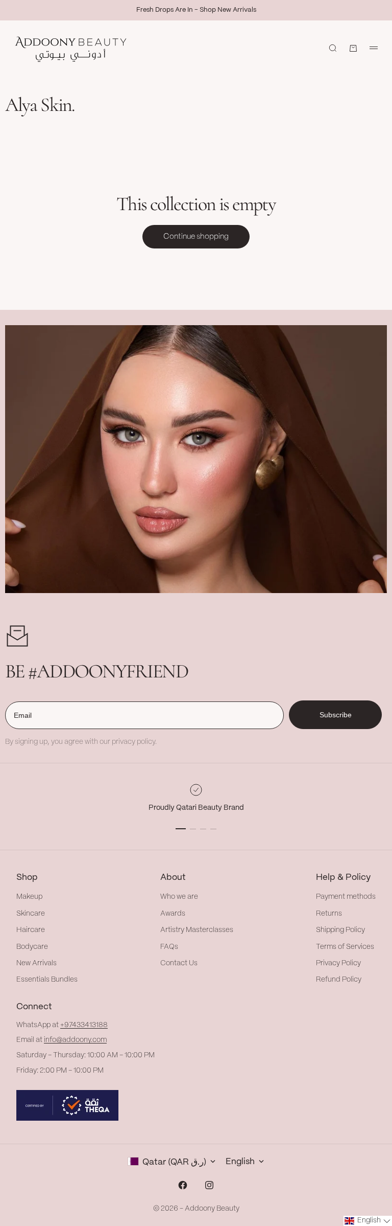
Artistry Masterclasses (196, 930)
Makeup (29, 896)
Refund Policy (338, 979)
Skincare (30, 913)
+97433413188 (84, 1025)
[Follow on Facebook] (183, 1185)
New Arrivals (36, 963)
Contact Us (179, 963)
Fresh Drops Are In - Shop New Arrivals (196, 10)
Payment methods (346, 896)
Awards (172, 913)
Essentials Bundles (47, 979)
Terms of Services (345, 946)
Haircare (30, 930)
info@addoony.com (75, 1039)
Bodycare (32, 946)
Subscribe (336, 715)
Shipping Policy (340, 930)
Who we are (179, 896)
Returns (329, 913)
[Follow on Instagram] (209, 1185)
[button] (368, 1221)
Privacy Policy (338, 963)
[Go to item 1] (181, 828)
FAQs (169, 946)
